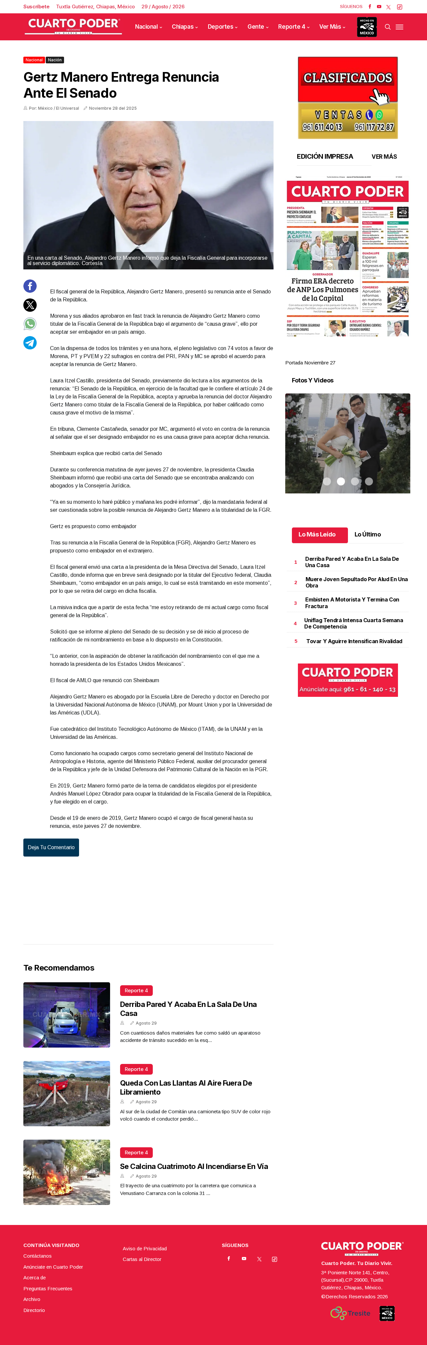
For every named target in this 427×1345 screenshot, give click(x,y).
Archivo (31, 1299)
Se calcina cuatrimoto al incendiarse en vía (194, 1166)
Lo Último (368, 534)
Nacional (146, 26)
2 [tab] (341, 355)
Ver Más (330, 26)
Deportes (221, 26)
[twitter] (388, 6)
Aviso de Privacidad (145, 1248)
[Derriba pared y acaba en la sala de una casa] (66, 1015)
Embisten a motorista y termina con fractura (352, 602)
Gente (256, 26)
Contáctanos (37, 1256)
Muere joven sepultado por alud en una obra (357, 582)
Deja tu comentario (51, 847)
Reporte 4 (291, 26)
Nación (55, 59)
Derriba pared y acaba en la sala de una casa (352, 561)
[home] (73, 27)
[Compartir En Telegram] (30, 347)
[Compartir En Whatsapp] (30, 328)
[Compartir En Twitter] (30, 309)
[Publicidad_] (348, 95)
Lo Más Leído (317, 534)
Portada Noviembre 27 (310, 362)
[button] (347, 256)
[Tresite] (350, 1313)
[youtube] (379, 6)
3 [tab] (355, 355)
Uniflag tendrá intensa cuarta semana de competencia (353, 623)
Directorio (34, 1310)
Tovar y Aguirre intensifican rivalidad (354, 641)
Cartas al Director (142, 1259)
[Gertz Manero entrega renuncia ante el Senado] (148, 195)
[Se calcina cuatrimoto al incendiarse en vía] (66, 1172)
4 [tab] (369, 355)
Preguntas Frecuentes (47, 1288)
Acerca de (34, 1277)
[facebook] (370, 6)
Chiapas (182, 26)
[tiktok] (400, 6)
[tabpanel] (347, 271)
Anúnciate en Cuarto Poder (53, 1267)
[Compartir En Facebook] (30, 291)
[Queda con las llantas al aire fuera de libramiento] (66, 1093)
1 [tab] (327, 355)
